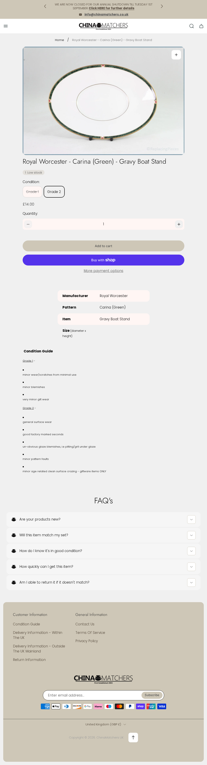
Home (59, 40)
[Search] (191, 26)
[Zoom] (176, 55)
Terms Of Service (90, 632)
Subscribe (152, 695)
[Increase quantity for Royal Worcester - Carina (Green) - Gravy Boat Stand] (179, 224)
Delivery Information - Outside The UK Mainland (39, 649)
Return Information (29, 659)
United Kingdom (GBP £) (103, 724)
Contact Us (84, 624)
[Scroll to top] (133, 737)
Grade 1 (32, 191)
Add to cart (103, 246)
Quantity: (30, 213)
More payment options (103, 271)
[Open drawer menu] (5, 26)
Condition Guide (26, 624)
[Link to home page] (103, 679)
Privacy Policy (86, 641)
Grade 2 (54, 191)
